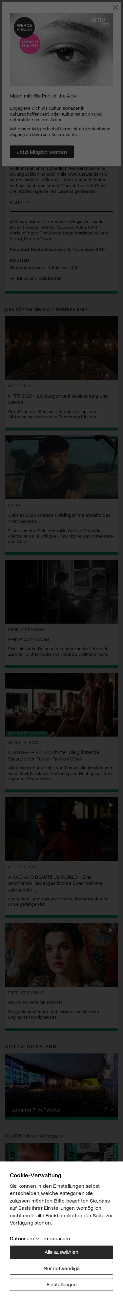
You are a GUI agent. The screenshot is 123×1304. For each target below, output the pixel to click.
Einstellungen (62, 1284)
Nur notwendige (62, 1268)
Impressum (57, 1238)
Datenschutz (24, 1238)
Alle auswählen (61, 1252)
